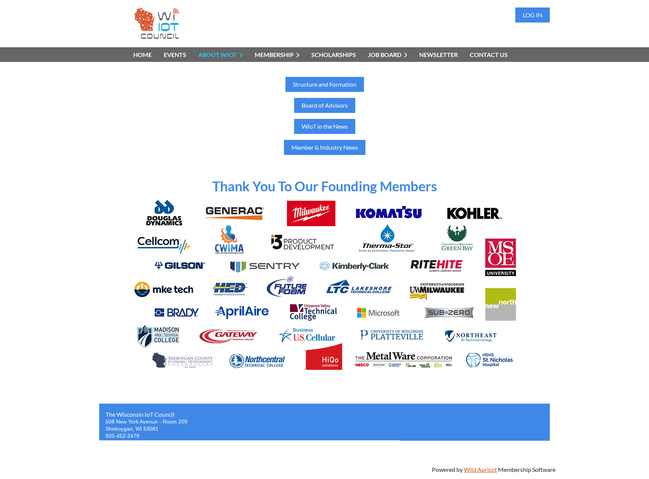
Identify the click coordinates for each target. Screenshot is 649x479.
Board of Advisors (325, 105)
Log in (532, 14)
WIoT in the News (325, 126)
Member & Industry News (324, 147)
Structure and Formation (324, 84)
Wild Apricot (480, 469)
